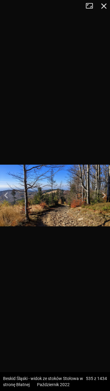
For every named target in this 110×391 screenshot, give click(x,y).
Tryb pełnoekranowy (92, 6)
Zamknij (104, 6)
